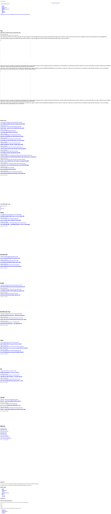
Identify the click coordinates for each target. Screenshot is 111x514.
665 (7, 382)
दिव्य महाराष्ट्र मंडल (4, 7)
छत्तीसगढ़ (1, 14)
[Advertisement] (26, 21)
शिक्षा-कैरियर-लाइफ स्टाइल (15, 14)
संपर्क (29, 14)
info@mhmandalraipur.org (6, 505)
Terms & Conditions (5, 511)
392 (7, 378)
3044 (7, 439)
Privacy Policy (4, 510)
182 (7, 325)
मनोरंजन (3, 9)
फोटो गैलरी (3, 11)
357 (7, 374)
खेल (2, 10)
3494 (7, 431)
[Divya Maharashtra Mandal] (5, 3)
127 (7, 321)
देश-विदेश (3, 8)
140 (7, 345)
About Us (3, 509)
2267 (7, 402)
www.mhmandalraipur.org (6, 506)
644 (7, 349)
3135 (7, 435)
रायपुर (3, 6)
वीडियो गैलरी (3, 12)
